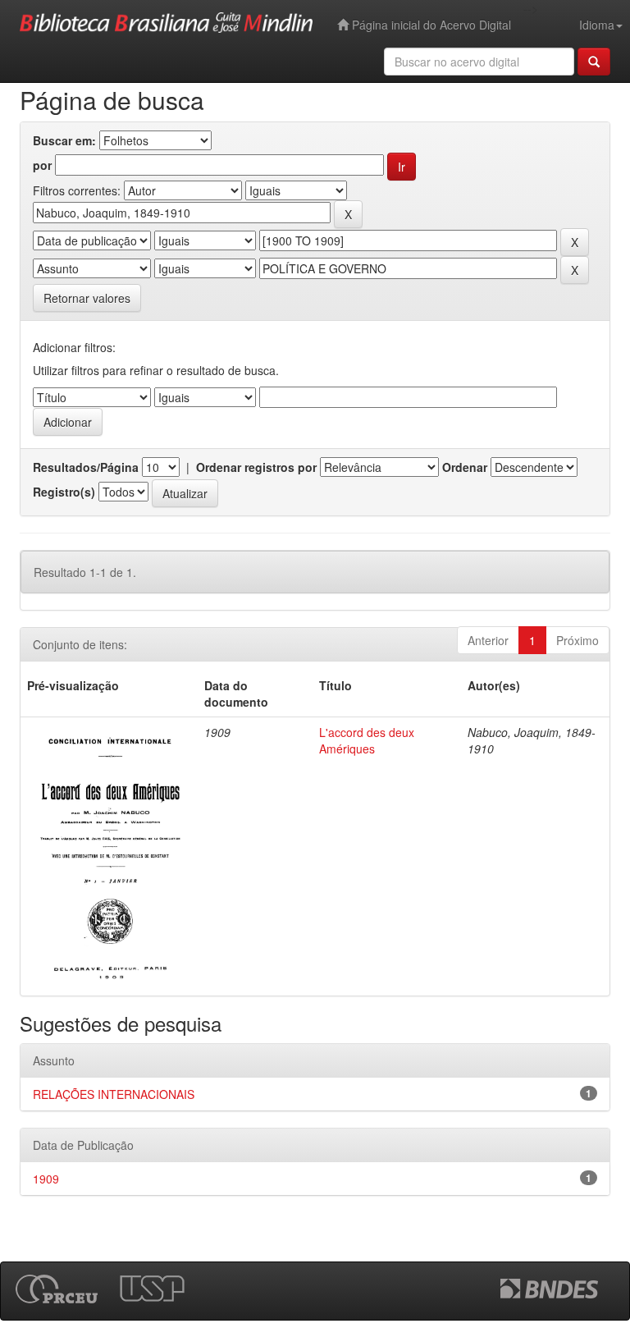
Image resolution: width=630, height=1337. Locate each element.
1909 (46, 1178)
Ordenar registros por (256, 467)
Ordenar (464, 467)
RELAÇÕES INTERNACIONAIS (113, 1094)
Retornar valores (86, 298)
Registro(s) (64, 491)
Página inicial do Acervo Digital (430, 24)
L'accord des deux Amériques (366, 740)
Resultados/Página (86, 467)
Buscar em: (64, 140)
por (42, 165)
